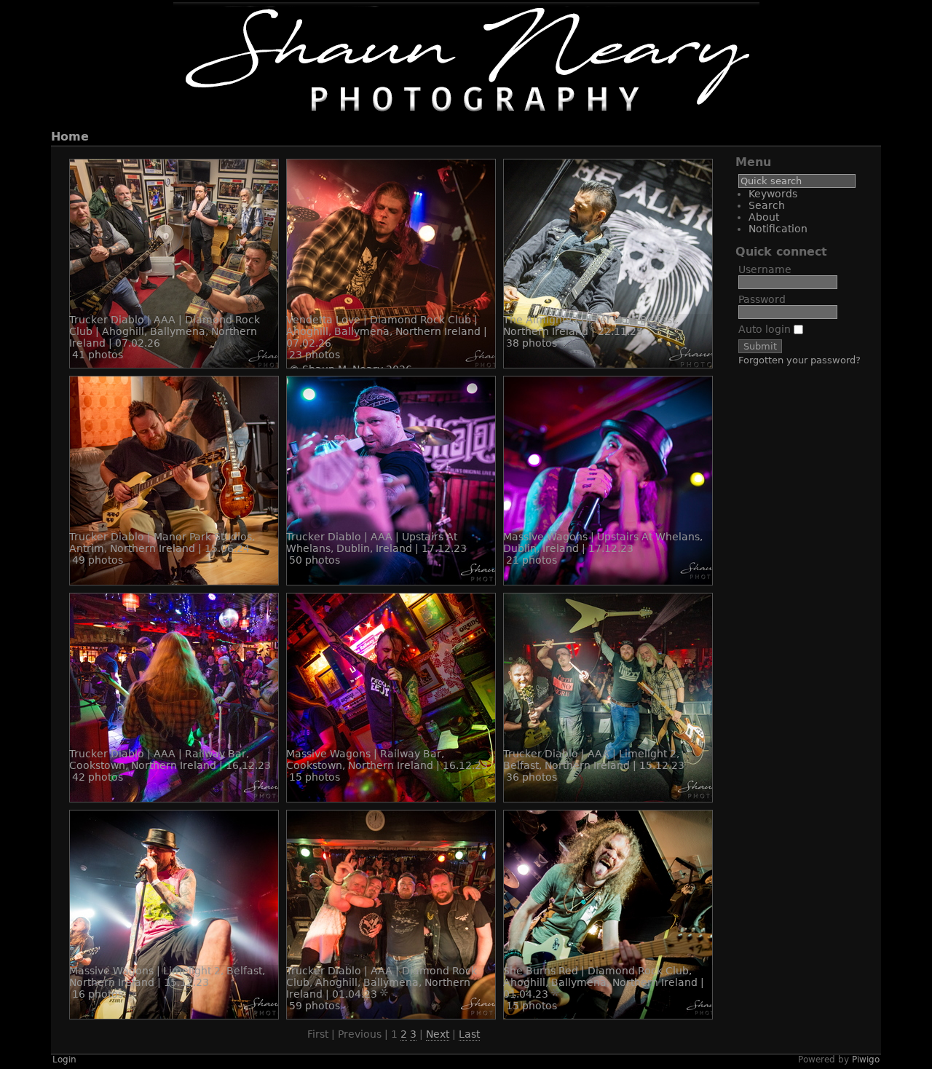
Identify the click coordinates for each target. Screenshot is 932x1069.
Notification (778, 228)
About (764, 217)
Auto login (766, 329)
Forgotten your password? (799, 360)
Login (64, 1059)
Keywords (773, 194)
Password (762, 299)
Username (764, 269)
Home (70, 136)
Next (437, 1034)
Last (469, 1034)
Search (767, 205)
